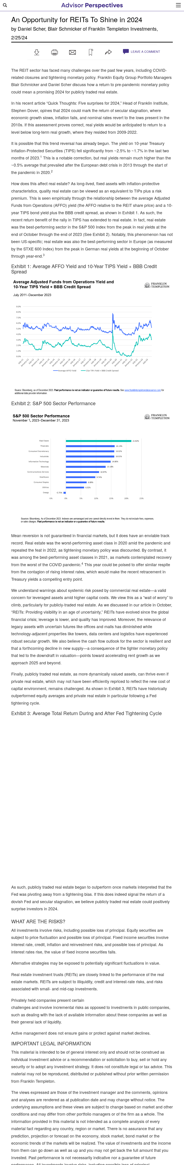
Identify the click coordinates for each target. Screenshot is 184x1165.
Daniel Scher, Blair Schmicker (49, 28)
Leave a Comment (145, 51)
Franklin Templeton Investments (122, 28)
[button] (37, 52)
